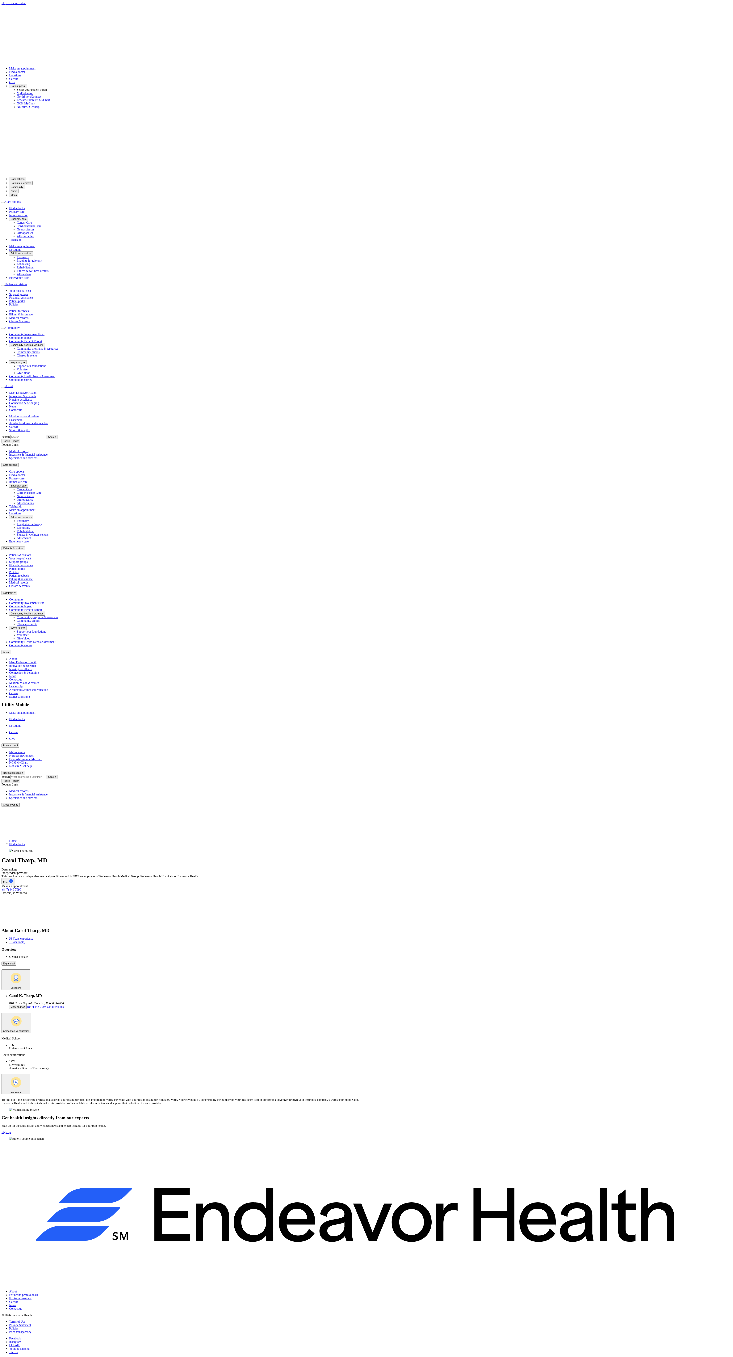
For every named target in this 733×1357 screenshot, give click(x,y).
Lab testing (23, 264)
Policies (14, 304)
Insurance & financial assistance (28, 454)
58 (21, 938)
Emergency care (19, 277)
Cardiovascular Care (29, 226)
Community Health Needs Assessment (32, 376)
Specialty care (19, 218)
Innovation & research (22, 396)
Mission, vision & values (24, 416)
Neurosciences (25, 229)
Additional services (21, 253)
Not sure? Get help (28, 106)
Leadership (16, 419)
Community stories (20, 379)
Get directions (55, 1006)
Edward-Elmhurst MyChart (33, 100)
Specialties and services (23, 458)
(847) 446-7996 (11, 889)
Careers (13, 78)
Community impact (20, 337)
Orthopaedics (25, 232)
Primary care (16, 211)
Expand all (9, 963)
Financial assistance (21, 297)
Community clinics (28, 352)
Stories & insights (19, 430)
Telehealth (15, 239)
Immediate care (18, 215)
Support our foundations (31, 366)
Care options (18, 179)
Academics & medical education (28, 423)
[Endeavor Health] (366, 172)
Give (12, 82)
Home (13, 840)
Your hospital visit (20, 290)
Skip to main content (14, 3)
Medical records (18, 317)
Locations (15, 75)
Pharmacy (23, 257)
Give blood (23, 372)
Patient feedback (19, 311)
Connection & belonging (24, 403)
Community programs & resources (37, 348)
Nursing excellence (20, 399)
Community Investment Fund (26, 334)
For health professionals (23, 1294)
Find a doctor (17, 72)
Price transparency (20, 1332)
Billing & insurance (21, 314)
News (12, 406)
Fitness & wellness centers (32, 270)
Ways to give (18, 362)
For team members (20, 1298)
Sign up (6, 1132)
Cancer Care (24, 222)
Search (6, 436)
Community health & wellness (27, 344)
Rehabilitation (25, 267)
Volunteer (22, 369)
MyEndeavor (25, 93)
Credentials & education (16, 1031)
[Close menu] (3, 202)
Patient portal (18, 86)
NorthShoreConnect (29, 96)
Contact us (15, 409)
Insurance (15, 1092)
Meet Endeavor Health (22, 392)
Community (17, 187)
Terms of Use (17, 1321)
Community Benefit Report (25, 341)
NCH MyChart (26, 103)
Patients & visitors (21, 183)
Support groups (18, 294)
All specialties (25, 236)
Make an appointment (22, 68)
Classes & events (19, 321)
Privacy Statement (20, 1325)
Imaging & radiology (29, 260)
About (14, 191)
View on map (18, 1006)
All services (24, 274)
